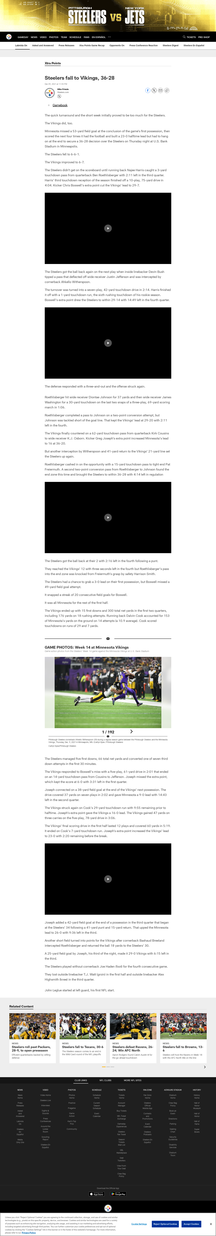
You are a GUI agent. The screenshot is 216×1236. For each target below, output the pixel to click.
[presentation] (205, 1067)
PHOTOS (72, 1090)
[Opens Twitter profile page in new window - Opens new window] (59, 96)
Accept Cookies (191, 1224)
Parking (173, 1124)
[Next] (131, 731)
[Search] (184, 37)
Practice (71, 1103)
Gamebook (60, 105)
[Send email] (160, 92)
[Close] (210, 1224)
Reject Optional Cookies (165, 1224)
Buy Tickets (122, 1111)
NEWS (20, 1090)
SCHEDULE (97, 1090)
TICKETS (121, 1090)
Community (72, 1129)
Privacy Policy (29, 1232)
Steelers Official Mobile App (147, 1105)
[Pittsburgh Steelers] (108, 1208)
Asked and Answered (20, 1113)
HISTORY (197, 1090)
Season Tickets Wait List (121, 1142)
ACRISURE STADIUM (173, 1090)
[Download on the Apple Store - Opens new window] (96, 1194)
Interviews (45, 1105)
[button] (108, 228)
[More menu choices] (109, 37)
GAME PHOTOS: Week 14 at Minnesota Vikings (87, 647)
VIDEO (45, 1090)
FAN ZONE (147, 1090)
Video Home (45, 1095)
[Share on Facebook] (147, 92)
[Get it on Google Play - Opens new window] (118, 1195)
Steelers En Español (20, 1132)
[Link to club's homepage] (9, 37)
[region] (108, 1224)
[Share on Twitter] (154, 92)
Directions (173, 1119)
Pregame (72, 1108)
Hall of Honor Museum (197, 1105)
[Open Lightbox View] (108, 704)
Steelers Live (45, 1100)
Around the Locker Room (45, 1129)
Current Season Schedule (97, 1105)
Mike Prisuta (63, 89)
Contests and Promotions (147, 1116)
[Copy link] (166, 90)
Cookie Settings (139, 1224)
